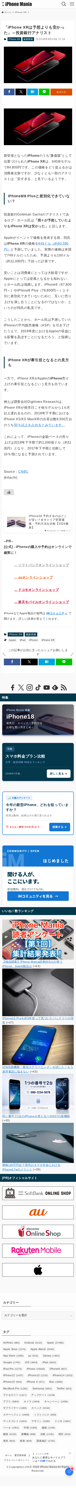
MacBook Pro (15, 1388)
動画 (10, 1434)
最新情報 (28, 39)
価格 (48, 1427)
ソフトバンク (45, 1414)
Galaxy (51, 1355)
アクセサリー (15, 1395)
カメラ (32, 1401)
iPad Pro (12, 1368)
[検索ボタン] (64, 4)
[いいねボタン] (9, 492)
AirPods (11, 1342)
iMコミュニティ (56, 613)
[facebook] (12, 687)
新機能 (28, 1434)
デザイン (40, 1421)
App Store (13, 1355)
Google (11, 1362)
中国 (30, 1427)
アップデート (43, 1395)
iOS (31, 1362)
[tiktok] (38, 687)
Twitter (64, 1388)
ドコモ (63, 1421)
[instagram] (29, 687)
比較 (47, 1434)
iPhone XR (14, 39)
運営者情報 (20, 1455)
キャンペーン (56, 1401)
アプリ (11, 1401)
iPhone (33, 640)
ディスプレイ (15, 1421)
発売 (9, 1440)
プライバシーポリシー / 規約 (19, 1460)
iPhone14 (63, 1375)
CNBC (23, 471)
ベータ (11, 1427)
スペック (40, 1408)
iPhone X (36, 1381)
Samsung (42, 1388)
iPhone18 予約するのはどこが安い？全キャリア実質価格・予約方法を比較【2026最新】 (49, 521)
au (33, 1355)
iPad (23, 640)
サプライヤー (15, 1408)
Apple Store (14, 1349)
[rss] (63, 687)
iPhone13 (38, 1375)
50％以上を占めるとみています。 (39, 425)
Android (33, 1342)
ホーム (8, 1455)
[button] (9, 92)
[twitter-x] (21, 687)
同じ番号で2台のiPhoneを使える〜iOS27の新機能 (36, 1116)
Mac (56, 1381)
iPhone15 (12, 1381)
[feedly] (55, 687)
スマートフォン (16, 1414)
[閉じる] (70, 1453)
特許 (65, 1434)
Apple (12, 640)
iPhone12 (13, 1375)
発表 (26, 1440)
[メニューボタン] (72, 4)
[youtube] (46, 687)
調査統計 (45, 1440)
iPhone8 (58, 1368)
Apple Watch (42, 1349)
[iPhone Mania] (17, 4)
